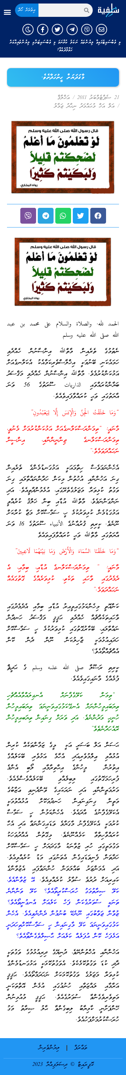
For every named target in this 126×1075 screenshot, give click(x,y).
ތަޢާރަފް (80, 1048)
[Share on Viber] (28, 216)
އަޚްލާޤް (63, 98)
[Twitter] (57, 29)
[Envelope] (101, 29)
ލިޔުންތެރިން (49, 1048)
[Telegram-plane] (72, 29)
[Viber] (86, 29)
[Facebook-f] (42, 29)
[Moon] (28, 29)
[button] (7, 12)
